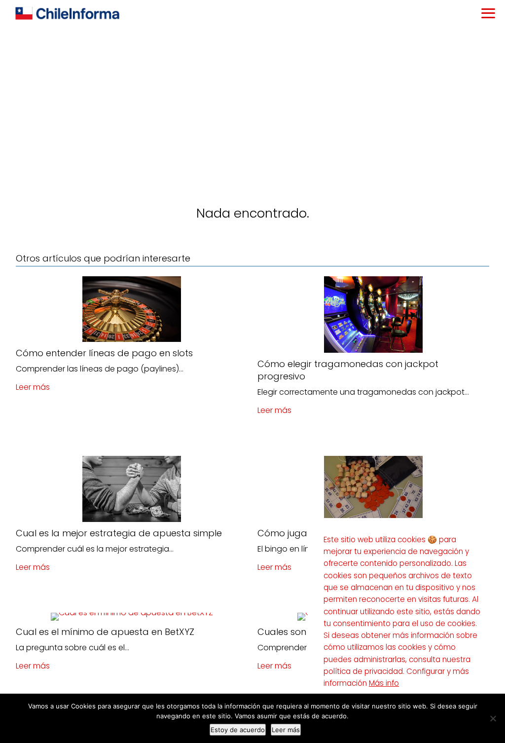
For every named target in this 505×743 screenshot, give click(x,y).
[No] (493, 718)
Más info (384, 683)
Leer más (33, 387)
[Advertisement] (252, 102)
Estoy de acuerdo (238, 730)
